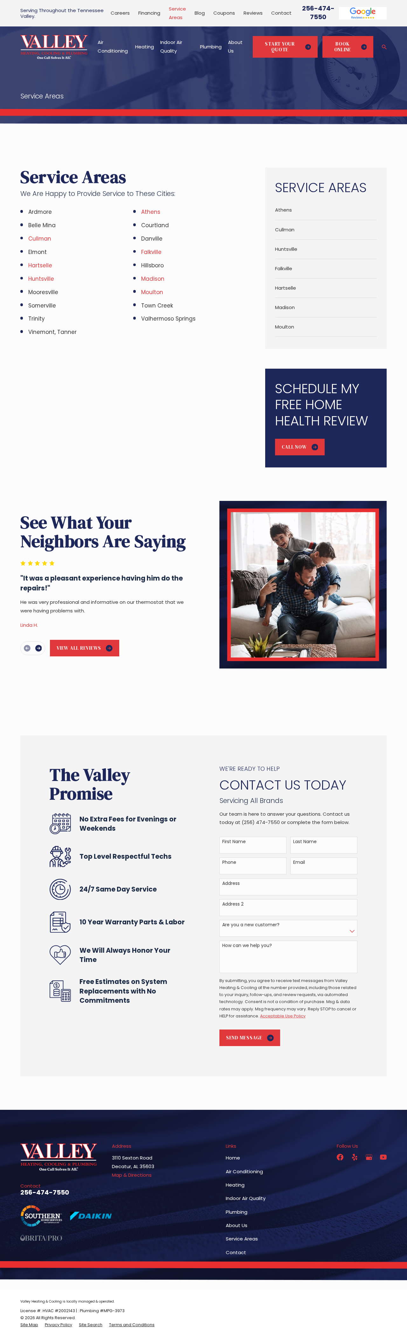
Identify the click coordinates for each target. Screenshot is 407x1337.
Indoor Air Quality (246, 1198)
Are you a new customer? (250, 925)
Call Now (294, 447)
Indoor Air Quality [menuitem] (171, 46)
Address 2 (233, 904)
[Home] (54, 47)
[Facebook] (340, 1157)
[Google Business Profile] (369, 1157)
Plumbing (236, 1212)
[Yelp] (354, 1157)
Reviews (253, 13)
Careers (120, 13)
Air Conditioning (244, 1171)
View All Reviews (79, 648)
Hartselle (41, 265)
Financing (149, 13)
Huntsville (42, 279)
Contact (281, 13)
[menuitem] (326, 210)
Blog (200, 13)
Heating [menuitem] (144, 46)
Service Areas (242, 1238)
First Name (234, 841)
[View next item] (38, 648)
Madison (153, 279)
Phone (229, 862)
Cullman (39, 238)
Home (233, 1157)
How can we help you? (247, 945)
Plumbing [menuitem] (211, 46)
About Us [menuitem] (235, 46)
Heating (235, 1185)
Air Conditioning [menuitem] (113, 46)
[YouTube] (383, 1157)
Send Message (244, 1037)
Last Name (305, 841)
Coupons (224, 13)
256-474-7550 (318, 12)
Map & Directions (132, 1175)
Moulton (152, 292)
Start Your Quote (280, 46)
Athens (151, 212)
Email (299, 862)
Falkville (151, 252)
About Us (236, 1225)
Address (231, 883)
